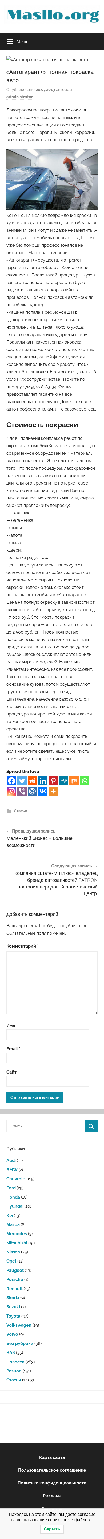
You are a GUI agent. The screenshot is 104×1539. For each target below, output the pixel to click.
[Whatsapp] (84, 780)
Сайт (11, 1072)
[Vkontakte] (42, 791)
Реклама (52, 1495)
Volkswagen (18, 1325)
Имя (12, 1025)
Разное (14, 1370)
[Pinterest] (53, 780)
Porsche (14, 1279)
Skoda (12, 1297)
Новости (15, 1361)
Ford (11, 1187)
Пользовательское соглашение (52, 1470)
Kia (9, 1215)
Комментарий (22, 946)
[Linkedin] (42, 780)
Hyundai (14, 1206)
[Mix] (74, 780)
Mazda (13, 1224)
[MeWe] (63, 780)
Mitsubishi (16, 1243)
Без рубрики (19, 1343)
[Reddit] (32, 780)
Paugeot (15, 1270)
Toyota (13, 1316)
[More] (53, 791)
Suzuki (13, 1306)
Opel (11, 1261)
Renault (14, 1288)
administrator (19, 96)
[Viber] (22, 791)
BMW (12, 1169)
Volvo (12, 1334)
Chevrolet (16, 1178)
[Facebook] (11, 780)
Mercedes (16, 1233)
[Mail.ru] (32, 791)
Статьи (20, 811)
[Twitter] (22, 780)
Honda (13, 1197)
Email (13, 1048)
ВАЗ (10, 1352)
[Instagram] (11, 791)
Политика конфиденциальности (52, 1483)
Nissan (13, 1252)
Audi (11, 1160)
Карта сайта (52, 1457)
